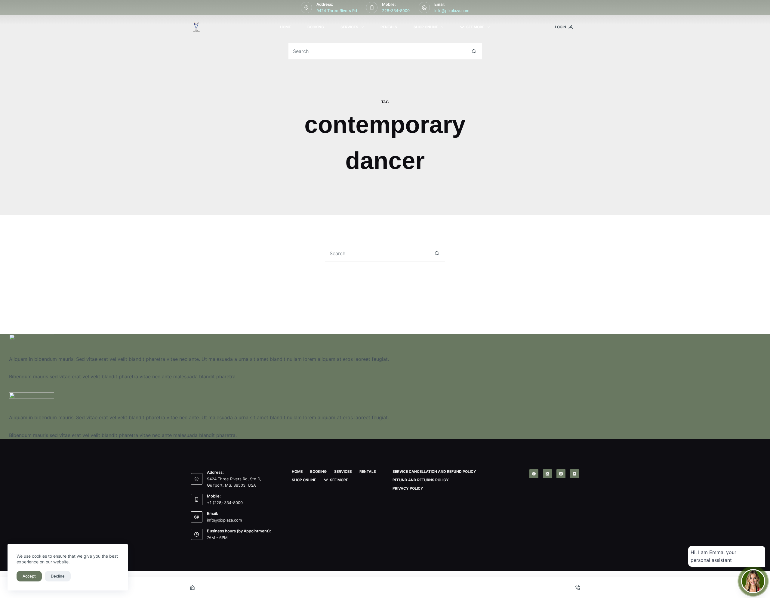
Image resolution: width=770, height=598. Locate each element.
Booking (315, 27)
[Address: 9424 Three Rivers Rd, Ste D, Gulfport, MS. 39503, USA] (196, 479)
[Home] (192, 587)
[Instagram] (560, 473)
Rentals (388, 27)
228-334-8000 (396, 10)
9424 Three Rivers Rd (336, 10)
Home (285, 27)
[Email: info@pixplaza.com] (424, 7)
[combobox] (377, 51)
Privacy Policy (408, 488)
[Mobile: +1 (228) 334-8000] (196, 499)
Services (349, 27)
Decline (58, 576)
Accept (29, 576)
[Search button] (474, 51)
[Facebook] (533, 473)
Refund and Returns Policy (421, 480)
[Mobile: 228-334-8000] (371, 7)
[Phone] (577, 587)
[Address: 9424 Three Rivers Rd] (306, 7)
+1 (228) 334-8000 (225, 502)
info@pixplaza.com (451, 10)
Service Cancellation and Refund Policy (434, 471)
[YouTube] (574, 473)
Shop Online (426, 27)
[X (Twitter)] (547, 473)
